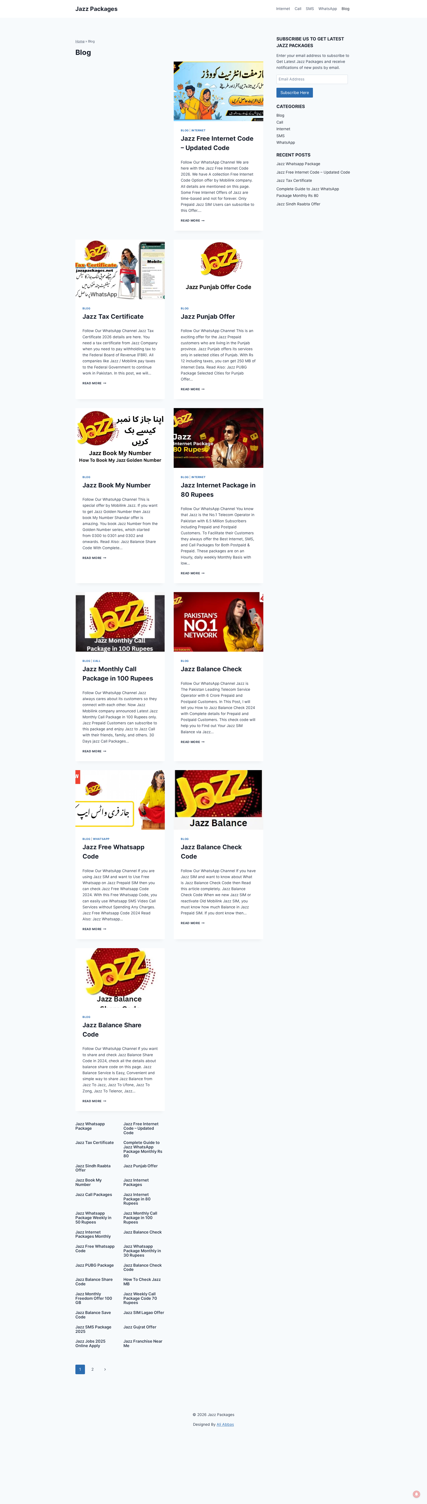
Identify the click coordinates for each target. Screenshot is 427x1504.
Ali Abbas (225, 1424)
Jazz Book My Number (117, 485)
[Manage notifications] (416, 1494)
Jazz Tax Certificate (113, 316)
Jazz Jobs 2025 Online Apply (90, 1343)
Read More (193, 220)
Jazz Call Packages (93, 1194)
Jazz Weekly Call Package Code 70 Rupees (140, 1298)
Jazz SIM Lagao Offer (143, 1312)
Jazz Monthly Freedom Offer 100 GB (93, 1298)
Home (80, 41)
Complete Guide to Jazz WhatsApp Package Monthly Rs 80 (142, 1149)
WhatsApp (327, 8)
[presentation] (218, 91)
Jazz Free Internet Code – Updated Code (141, 1128)
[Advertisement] (120, 94)
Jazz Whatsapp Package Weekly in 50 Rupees (93, 1217)
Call (298, 8)
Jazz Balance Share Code (94, 1281)
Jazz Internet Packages (136, 1182)
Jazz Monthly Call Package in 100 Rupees (140, 1217)
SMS (310, 8)
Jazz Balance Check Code (142, 1267)
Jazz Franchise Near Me (142, 1343)
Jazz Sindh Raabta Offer (93, 1168)
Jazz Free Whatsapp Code (95, 1248)
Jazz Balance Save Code (93, 1314)
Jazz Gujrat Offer (139, 1327)
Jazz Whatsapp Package (90, 1126)
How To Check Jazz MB (142, 1281)
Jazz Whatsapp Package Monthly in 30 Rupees (142, 1251)
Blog (345, 8)
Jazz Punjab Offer (208, 316)
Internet (283, 8)
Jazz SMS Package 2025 (93, 1329)
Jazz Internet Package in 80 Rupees (137, 1199)
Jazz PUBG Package (94, 1265)
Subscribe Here (294, 92)
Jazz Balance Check (211, 669)
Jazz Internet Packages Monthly (93, 1234)
